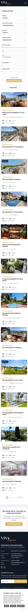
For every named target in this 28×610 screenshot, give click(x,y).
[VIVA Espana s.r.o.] (6, 3)
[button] (14, 18)
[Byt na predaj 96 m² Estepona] (14, 166)
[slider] (2, 47)
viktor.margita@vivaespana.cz (18, 562)
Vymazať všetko (14, 77)
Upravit (6, 605)
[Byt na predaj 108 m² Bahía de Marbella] (14, 300)
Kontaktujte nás (15, 524)
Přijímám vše (21, 605)
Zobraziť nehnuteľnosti (14, 80)
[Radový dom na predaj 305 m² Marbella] (14, 231)
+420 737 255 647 (15, 557)
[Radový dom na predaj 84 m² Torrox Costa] (14, 99)
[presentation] (3, 99)
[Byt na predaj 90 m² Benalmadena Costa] (14, 399)
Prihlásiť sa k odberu (21, 581)
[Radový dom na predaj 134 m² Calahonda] (14, 434)
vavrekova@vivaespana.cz (17, 555)
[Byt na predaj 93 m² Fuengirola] (14, 468)
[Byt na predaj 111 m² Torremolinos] (14, 199)
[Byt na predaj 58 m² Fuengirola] (14, 334)
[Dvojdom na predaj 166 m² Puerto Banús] (14, 266)
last (21, 497)
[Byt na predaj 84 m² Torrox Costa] (14, 367)
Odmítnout (13, 605)
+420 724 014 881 (15, 564)
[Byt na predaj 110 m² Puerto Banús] (14, 133)
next (19, 497)
